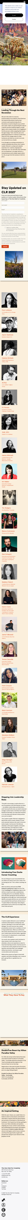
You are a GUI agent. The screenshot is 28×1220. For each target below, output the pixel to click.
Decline (14, 19)
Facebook (4, 1182)
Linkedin (4, 1187)
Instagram (4, 1186)
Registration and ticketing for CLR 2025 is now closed (14, 73)
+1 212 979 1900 (6, 1173)
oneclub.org (4, 1177)
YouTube (4, 1189)
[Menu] (24, 2)
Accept (14, 15)
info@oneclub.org (6, 1175)
